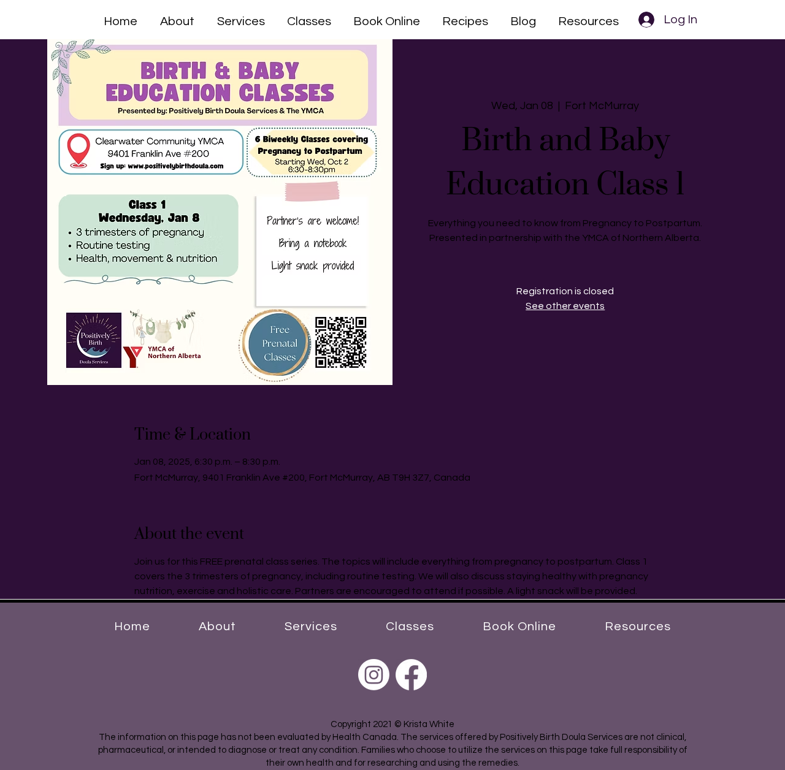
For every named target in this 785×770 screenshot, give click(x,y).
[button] (176, 19)
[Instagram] (373, 674)
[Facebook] (411, 674)
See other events (565, 306)
